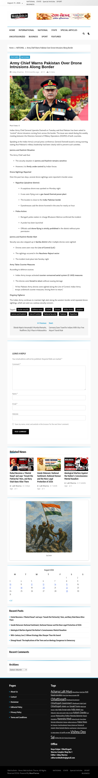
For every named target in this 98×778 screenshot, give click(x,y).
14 (55, 584)
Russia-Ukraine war (72, 725)
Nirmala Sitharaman (57, 722)
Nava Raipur (83, 719)
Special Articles (49, 1)
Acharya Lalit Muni (61, 691)
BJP (78, 695)
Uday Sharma (18, 72)
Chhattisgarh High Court (79, 703)
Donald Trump (75, 706)
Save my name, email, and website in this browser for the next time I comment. (42, 424)
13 (43, 584)
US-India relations (55, 732)
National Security (50, 314)
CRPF (68, 706)
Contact (14, 697)
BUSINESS (30, 4)
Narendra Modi (64, 718)
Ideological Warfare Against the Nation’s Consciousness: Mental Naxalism (76, 476)
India (56, 710)
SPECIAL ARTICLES (69, 30)
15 (67, 584)
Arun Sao (65, 695)
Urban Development (82, 728)
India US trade (69, 713)
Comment (16, 364)
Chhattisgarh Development (73, 700)
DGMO (48, 309)
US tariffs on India (65, 732)
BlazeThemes (34, 773)
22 (67, 588)
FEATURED (56, 36)
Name (15, 394)
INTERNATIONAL (26, 30)
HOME (12, 30)
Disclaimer (15, 702)
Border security (23, 309)
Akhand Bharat (75, 692)
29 (67, 591)
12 (32, 584)
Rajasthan (73, 314)
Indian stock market (61, 713)
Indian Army (68, 309)
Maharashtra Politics (63, 715)
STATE (38, 1)
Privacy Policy (16, 712)
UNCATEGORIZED (17, 36)
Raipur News (82, 722)
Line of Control (35, 314)
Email (14, 404)
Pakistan (63, 314)
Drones (57, 309)
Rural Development (62, 725)
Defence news (37, 309)
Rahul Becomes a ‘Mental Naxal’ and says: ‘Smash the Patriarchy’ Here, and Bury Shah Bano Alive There (21, 477)
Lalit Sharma (17, 486)
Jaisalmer (79, 309)
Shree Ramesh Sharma (62, 728)
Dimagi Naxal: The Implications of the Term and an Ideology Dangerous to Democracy (43, 640)
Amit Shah (82, 692)
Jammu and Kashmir (18, 314)
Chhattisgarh (58, 699)
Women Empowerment (70, 738)
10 (10, 584)
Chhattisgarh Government (61, 703)
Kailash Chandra (79, 712)
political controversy (72, 722)
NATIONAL (31, 1)
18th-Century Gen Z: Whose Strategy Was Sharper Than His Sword (36, 635)
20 (44, 588)
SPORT (59, 1)
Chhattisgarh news (58, 706)
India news (75, 709)
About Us (14, 691)
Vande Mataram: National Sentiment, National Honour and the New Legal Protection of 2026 (49, 477)
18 (21, 588)
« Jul (10, 600)
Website (15, 414)
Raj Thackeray (54, 725)
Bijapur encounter (72, 695)
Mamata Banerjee (76, 715)
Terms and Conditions (19, 717)
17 (10, 588)
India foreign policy (64, 709)
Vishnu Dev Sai (59, 738)
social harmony (73, 728)
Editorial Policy (17, 707)
